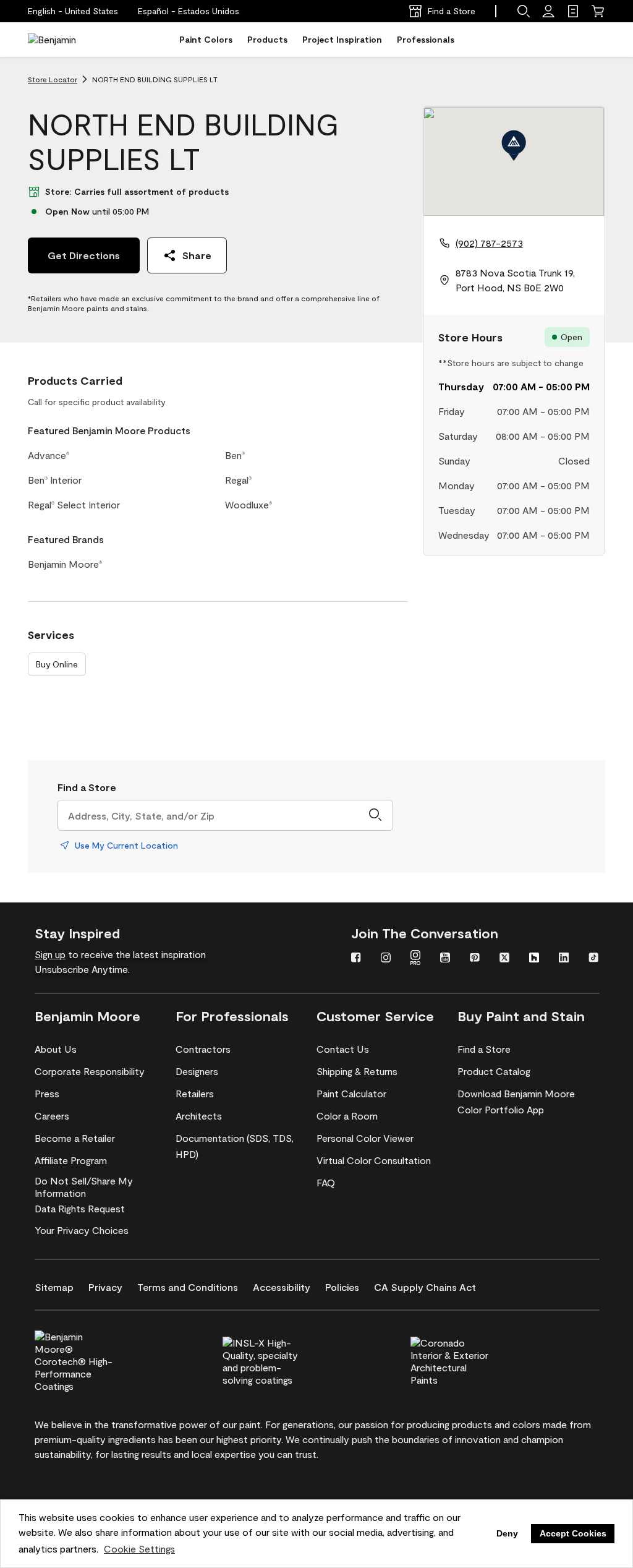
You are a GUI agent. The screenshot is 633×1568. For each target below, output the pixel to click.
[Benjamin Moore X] (504, 959)
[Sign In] (548, 11)
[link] (573, 11)
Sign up (50, 954)
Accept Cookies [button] (573, 1533)
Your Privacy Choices (82, 1230)
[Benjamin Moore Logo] (67, 39)
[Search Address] (375, 815)
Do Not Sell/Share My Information (84, 1187)
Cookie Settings (139, 1548)
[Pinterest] (475, 959)
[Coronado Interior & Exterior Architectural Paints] (470, 1359)
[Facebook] (356, 959)
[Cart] (597, 11)
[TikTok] (593, 959)
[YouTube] (445, 959)
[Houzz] (534, 959)
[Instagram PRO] (415, 958)
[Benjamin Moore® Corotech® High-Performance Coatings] (95, 1359)
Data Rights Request (80, 1208)
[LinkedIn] (564, 959)
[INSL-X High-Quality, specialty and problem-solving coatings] (282, 1359)
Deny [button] (507, 1533)
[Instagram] (386, 959)
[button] (188, 11)
